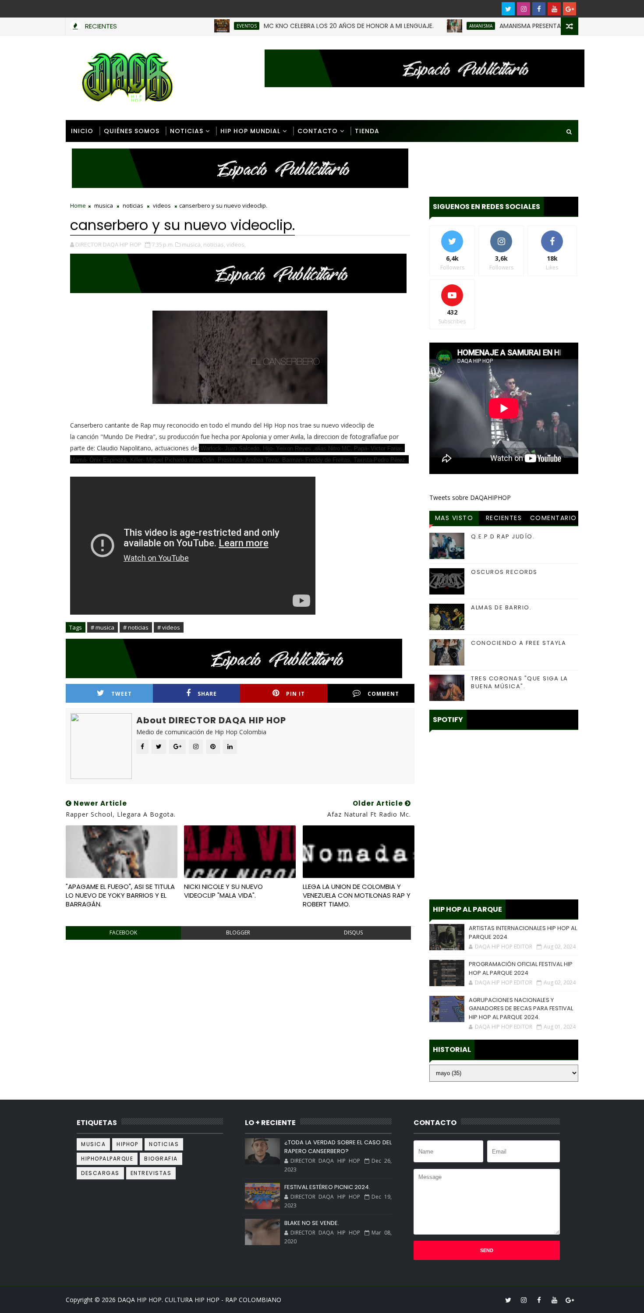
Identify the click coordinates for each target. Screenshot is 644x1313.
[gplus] (569, 8)
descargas (100, 1173)
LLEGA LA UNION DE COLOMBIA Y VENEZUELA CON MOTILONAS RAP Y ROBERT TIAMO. (356, 895)
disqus (353, 932)
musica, (192, 244)
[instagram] (523, 8)
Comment (383, 693)
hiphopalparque (107, 1158)
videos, (236, 244)
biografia (161, 1158)
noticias (133, 205)
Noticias (186, 131)
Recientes (504, 517)
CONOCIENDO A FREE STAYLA (518, 643)
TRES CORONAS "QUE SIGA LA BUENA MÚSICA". (519, 682)
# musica (102, 627)
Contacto (317, 131)
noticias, (214, 244)
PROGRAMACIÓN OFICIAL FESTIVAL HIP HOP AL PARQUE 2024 (521, 968)
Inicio (82, 131)
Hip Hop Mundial (250, 131)
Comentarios (553, 519)
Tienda (367, 131)
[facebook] (538, 8)
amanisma (455, 26)
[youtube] (554, 8)
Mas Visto (454, 517)
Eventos (221, 26)
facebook (123, 932)
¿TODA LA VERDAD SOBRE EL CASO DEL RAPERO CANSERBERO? (337, 1146)
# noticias (136, 627)
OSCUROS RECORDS (504, 572)
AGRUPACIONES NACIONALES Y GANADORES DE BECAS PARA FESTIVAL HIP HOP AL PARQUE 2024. (521, 1008)
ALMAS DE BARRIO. (501, 607)
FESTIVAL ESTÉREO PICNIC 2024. (327, 1187)
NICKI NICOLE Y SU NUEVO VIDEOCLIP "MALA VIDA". (223, 891)
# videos (168, 627)
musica (103, 205)
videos (162, 205)
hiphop (127, 1144)
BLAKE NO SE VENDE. (311, 1223)
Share (207, 693)
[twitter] (508, 8)
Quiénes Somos (131, 131)
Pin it (295, 693)
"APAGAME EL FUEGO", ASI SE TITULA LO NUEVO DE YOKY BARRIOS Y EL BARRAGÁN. (120, 895)
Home (78, 205)
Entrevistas (151, 1173)
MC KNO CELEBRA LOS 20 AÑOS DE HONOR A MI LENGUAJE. (323, 25)
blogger (238, 932)
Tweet (121, 693)
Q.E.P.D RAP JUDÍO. (502, 536)
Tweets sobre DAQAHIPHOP (470, 497)
